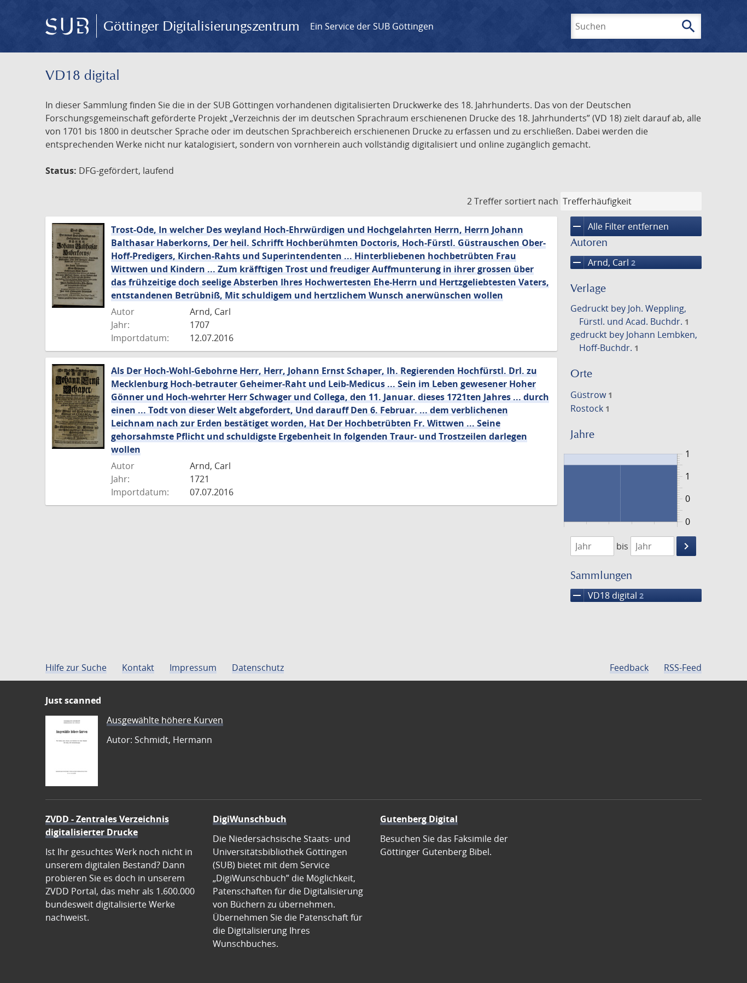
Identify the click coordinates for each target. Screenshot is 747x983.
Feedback (629, 668)
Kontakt (138, 668)
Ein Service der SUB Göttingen (372, 26)
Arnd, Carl (602, 262)
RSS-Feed (683, 668)
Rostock (590, 408)
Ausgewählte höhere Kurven (165, 720)
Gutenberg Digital (419, 819)
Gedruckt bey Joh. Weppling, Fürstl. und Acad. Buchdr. (629, 314)
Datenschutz (258, 668)
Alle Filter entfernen (619, 226)
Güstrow (591, 395)
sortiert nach (531, 201)
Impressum (193, 668)
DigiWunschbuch (250, 819)
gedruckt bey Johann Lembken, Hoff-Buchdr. (633, 341)
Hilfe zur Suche (76, 668)
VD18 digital (607, 595)
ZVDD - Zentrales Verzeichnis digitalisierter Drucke (107, 825)
